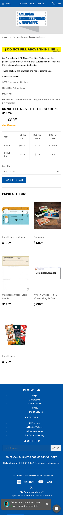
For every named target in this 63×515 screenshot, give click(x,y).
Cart (58, 3)
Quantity (6, 166)
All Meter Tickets (34, 427)
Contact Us (34, 399)
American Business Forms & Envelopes (36, 475)
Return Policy (34, 403)
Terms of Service (34, 412)
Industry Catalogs (34, 431)
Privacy (34, 407)
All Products (34, 423)
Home (4, 37)
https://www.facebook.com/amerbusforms (31, 495)
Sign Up (55, 448)
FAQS (34, 395)
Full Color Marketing (34, 435)
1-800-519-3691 (26, 463)
